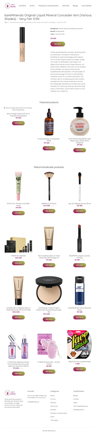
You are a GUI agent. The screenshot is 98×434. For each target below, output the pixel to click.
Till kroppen (54, 420)
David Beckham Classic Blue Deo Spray (79, 309)
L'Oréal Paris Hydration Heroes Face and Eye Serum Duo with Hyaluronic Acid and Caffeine (18, 364)
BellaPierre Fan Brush (49, 203)
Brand (66, 28)
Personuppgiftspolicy (80, 406)
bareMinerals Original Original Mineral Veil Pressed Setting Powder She (48, 310)
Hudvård (22, 6)
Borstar (80, 28)
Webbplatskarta (78, 410)
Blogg (75, 6)
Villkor (75, 402)
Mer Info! (57, 44)
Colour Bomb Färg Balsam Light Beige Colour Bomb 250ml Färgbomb (79, 141)
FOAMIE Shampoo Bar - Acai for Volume (49, 363)
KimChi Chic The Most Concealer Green (18, 204)
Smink (32, 6)
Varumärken (86, 6)
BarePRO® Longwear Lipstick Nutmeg (79, 257)
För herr (53, 399)
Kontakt (76, 399)
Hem (6, 22)
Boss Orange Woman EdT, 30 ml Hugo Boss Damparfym (18, 115)
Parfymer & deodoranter (48, 6)
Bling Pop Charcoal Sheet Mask (80, 362)
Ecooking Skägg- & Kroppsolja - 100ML (49, 140)
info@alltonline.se (33, 402)
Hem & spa (54, 406)
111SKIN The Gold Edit (18, 256)
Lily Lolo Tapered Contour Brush (79, 203)
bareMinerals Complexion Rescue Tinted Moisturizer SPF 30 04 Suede (18, 309)
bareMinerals (72, 28)
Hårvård (65, 6)
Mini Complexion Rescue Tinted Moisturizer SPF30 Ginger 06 (49, 257)
